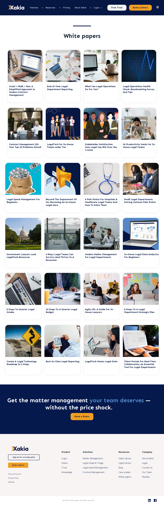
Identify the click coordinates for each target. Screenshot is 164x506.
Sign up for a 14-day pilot (24, 457)
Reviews (146, 477)
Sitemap (11, 482)
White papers (125, 477)
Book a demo (18, 465)
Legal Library (125, 463)
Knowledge (66, 472)
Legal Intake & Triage (93, 463)
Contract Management (93, 472)
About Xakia (147, 458)
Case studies (124, 472)
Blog (121, 467)
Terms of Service (14, 474)
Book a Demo (140, 7)
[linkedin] (149, 500)
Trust (64, 467)
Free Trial (116, 7)
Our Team (147, 472)
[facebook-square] (155, 500)
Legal (144, 463)
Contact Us (147, 467)
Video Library (125, 458)
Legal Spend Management (95, 467)
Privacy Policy (13, 478)
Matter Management (93, 458)
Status (64, 463)
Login (64, 458)
